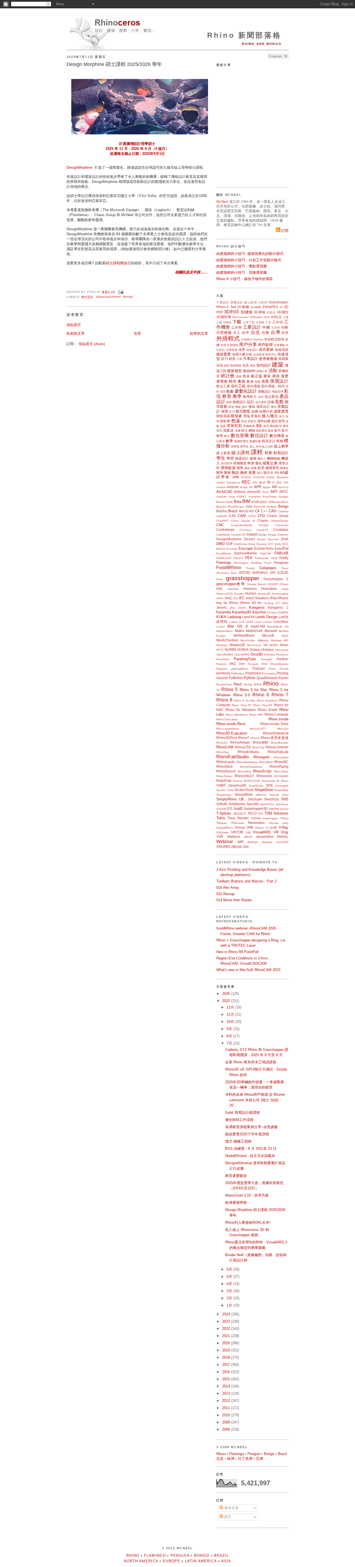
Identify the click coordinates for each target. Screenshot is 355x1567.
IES (235, 598)
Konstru (272, 612)
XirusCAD (282, 842)
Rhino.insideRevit (227, 728)
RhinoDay (222, 752)
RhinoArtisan (240, 742)
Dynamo (262, 544)
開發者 (236, 416)
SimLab (274, 794)
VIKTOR (237, 832)
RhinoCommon (276, 747)
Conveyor (245, 529)
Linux (258, 621)
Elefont (220, 548)
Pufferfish (236, 678)
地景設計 (252, 349)
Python (249, 678)
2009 (226, 1422)
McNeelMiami (244, 635)
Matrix (239, 631)
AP (251, 487)
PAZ (233, 663)
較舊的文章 (199, 333)
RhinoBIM (260, 742)
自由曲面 (259, 354)
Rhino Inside (268, 709)
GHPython (260, 572)
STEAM (221, 808)
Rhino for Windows (240, 709)
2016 (226, 1372)
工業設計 (222, 302)
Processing (269, 673)
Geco (285, 568)
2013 (226, 1393)
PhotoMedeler (279, 663)
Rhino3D (282, 728)
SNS (284, 799)
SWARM (273, 808)
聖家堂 (252, 421)
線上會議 (223, 453)
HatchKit (233, 588)
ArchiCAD (224, 492)
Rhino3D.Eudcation (231, 733)
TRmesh (221, 823)
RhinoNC (281, 762)
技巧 (224, 358)
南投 (252, 365)
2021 (226, 1336)
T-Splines (223, 813)
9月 (230, 1029)
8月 (230, 1036)
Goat (219, 579)
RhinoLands (225, 762)
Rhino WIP (256, 714)
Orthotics (269, 654)
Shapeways (223, 794)
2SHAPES (270, 307)
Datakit (252, 534)
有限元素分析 (242, 354)
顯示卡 (268, 472)
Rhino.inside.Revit (230, 724)
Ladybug (234, 617)
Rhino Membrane (237, 714)
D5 (243, 534)
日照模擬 (224, 333)
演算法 (228, 430)
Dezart (261, 539)
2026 (226, 994)
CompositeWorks (241, 525)
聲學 (240, 468)
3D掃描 (259, 312)
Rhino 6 (222, 307)
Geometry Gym (226, 572)
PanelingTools (245, 659)
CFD (261, 516)
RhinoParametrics (251, 766)
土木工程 (249, 322)
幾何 (274, 406)
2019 (226, 1350)
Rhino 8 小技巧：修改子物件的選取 (244, 279)
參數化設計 (246, 391)
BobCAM (259, 506)
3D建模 (246, 312)
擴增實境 (272, 468)
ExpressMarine (245, 553)
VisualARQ (262, 832)
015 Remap (225, 894)
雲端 (246, 416)
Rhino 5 (229, 689)
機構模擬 (273, 458)
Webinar (224, 841)
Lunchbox (280, 621)
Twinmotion (256, 823)
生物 (223, 345)
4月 (230, 1284)
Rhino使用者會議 (274, 737)
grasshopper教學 (230, 584)
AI (269, 482)
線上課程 (250, 302)
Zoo (246, 846)
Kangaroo (256, 607)
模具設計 (268, 441)
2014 (226, 1386)
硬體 (224, 411)
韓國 (254, 468)
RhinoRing (244, 771)
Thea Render (238, 818)
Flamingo (223, 562)
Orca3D (256, 654)
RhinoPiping (279, 766)
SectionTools (244, 790)
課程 (257, 452)
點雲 (261, 468)
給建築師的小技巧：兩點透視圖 (241, 266)
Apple (266, 487)
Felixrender (262, 558)
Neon (284, 645)
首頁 (137, 333)
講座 (247, 468)
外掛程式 (228, 338)
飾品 (266, 425)
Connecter (281, 525)
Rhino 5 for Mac (254, 690)
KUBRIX (283, 612)
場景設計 (263, 406)
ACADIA (246, 477)
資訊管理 (278, 421)
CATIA (252, 516)
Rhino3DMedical (275, 733)
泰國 (257, 381)
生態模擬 (232, 345)
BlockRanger (236, 506)
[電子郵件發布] (120, 291)
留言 (227, 1517)
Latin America (201, 1561)
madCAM (258, 626)
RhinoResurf (225, 771)
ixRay (285, 603)
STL (230, 808)
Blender (221, 506)
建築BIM (249, 371)
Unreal (240, 827)
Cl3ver (235, 520)
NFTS (220, 649)
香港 (246, 376)
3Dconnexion (240, 317)
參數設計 (264, 391)
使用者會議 (268, 359)
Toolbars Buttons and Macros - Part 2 (246, 881)
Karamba (223, 612)
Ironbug (268, 603)
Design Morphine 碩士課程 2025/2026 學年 (114, 64)
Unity (285, 823)
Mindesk (276, 640)
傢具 (245, 406)
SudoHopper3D (256, 808)
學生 (220, 458)
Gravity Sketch (256, 584)
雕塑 (250, 463)
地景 (242, 349)
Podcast (258, 668)
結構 (255, 411)
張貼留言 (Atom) (91, 344)
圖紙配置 (276, 425)
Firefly (283, 558)
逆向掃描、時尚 (273, 386)
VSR (219, 836)
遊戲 (223, 425)
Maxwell (271, 631)
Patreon (221, 663)
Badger (283, 496)
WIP (240, 842)
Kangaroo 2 (278, 607)
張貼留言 (74, 325)
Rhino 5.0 (241, 695)
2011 (226, 1408)
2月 (230, 1298)
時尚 (232, 381)
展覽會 (222, 381)
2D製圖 (243, 307)
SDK (269, 785)
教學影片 (250, 396)
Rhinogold (261, 757)
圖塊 (285, 425)
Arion (265, 491)
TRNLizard (237, 823)
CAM (242, 516)
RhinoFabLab (278, 752)
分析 (285, 327)
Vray (284, 832)
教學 (237, 396)
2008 (226, 1429)
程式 (232, 411)
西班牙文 (271, 354)
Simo (285, 794)
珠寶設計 (236, 302)
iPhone (283, 598)
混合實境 (271, 396)
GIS (272, 572)
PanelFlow (223, 659)
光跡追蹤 (232, 349)
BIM (246, 501)
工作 (268, 322)
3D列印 (231, 311)
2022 (226, 1329)
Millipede (263, 640)
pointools (223, 673)
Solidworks (237, 804)
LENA (249, 621)
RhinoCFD (243, 747)
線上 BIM (255, 446)
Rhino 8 (224, 700)
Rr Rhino (282, 780)
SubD (238, 808)
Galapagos (268, 568)
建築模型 (234, 371)
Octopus (267, 649)
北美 (220, 1458)
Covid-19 (262, 529)
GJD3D (263, 302)
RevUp (248, 684)
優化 (258, 463)
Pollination (237, 673)
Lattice (233, 621)
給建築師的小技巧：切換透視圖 (241, 272)
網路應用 (261, 430)
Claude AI (248, 520)
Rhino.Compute (276, 714)
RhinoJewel (281, 757)
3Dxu (267, 317)
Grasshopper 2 (275, 579)
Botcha (221, 511)
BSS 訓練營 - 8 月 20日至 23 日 (251, 1148)
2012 (226, 1401)
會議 (235, 420)
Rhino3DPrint (226, 737)
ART (274, 492)
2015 (226, 1379)
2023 (226, 1321)
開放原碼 (223, 416)
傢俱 (251, 406)
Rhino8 (255, 737)
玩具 (245, 365)
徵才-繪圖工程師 (238, 1141)
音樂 (239, 376)
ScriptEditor (256, 785)
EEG (285, 544)
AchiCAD (259, 477)
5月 (230, 1276)
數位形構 (240, 435)
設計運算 (261, 402)
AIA (286, 482)
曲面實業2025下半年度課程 (247, 1134)
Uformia (273, 823)
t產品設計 (240, 813)
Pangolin (266, 659)
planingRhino (239, 668)
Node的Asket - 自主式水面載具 (250, 1156)
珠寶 (265, 381)
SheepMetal (243, 794)
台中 (245, 333)
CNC (220, 525)
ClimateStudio (279, 520)
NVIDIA (242, 649)
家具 (267, 376)
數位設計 (88, 296)
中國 (266, 327)
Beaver (220, 501)
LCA (241, 621)
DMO (220, 544)
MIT (286, 640)
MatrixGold (254, 631)
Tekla (220, 818)
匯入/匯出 (270, 416)
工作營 (236, 327)
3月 (230, 1291)
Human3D (264, 593)
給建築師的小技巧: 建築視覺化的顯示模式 (249, 254)
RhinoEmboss (248, 752)
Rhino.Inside (278, 719)
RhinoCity (258, 747)
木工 (236, 332)
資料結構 (264, 421)
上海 (285, 317)
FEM (274, 558)
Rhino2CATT (258, 728)
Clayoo (262, 520)
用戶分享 (248, 344)
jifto (232, 607)
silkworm (261, 794)
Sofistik (221, 804)
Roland (237, 780)
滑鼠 (244, 421)
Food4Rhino (228, 567)
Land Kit (248, 617)
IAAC (228, 598)
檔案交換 (270, 463)
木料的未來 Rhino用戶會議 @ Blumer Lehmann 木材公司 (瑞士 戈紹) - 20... (255, 1099)
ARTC (283, 491)
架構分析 (261, 371)
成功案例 (266, 349)
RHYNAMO (281, 776)
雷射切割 (234, 426)
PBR (242, 663)
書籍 (241, 381)
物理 (226, 365)
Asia (226, 1561)
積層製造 (240, 463)
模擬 (279, 441)
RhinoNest (224, 766)
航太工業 (223, 386)
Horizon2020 (224, 593)
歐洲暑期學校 (236, 1202)
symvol (284, 808)
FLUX (268, 562)
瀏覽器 (284, 468)
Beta (237, 502)
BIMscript (274, 501)
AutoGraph (270, 496)
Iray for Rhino (227, 603)
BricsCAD (246, 511)
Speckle (253, 804)
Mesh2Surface (227, 640)
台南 (265, 333)
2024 (226, 1314)
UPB (249, 827)
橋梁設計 (242, 458)
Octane (255, 649)
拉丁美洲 (245, 1458)
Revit (238, 684)
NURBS (231, 649)
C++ (264, 511)
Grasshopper (278, 302)
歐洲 (230, 1458)
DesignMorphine (79, 167)
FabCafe (265, 553)
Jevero (221, 607)
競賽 (252, 472)
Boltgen (272, 506)
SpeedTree (267, 804)
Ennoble (232, 548)
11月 (231, 1014)
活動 (272, 370)
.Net (233, 307)
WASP (248, 836)
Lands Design (266, 617)
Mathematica (224, 631)
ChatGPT (222, 520)
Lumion (267, 621)
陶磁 (238, 406)
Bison (284, 501)
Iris (259, 603)
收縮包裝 (281, 349)
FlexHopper (241, 562)
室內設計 (263, 365)
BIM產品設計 (259, 501)
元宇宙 (275, 327)
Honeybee (269, 588)
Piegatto (221, 668)
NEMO (274, 645)
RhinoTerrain (224, 776)
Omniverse (281, 649)
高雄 (222, 391)
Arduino (240, 491)
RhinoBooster (279, 742)
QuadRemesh (267, 678)
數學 (229, 441)
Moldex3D (237, 645)
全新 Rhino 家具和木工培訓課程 (250, 1062)
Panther (282, 659)
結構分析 (266, 411)
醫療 (227, 472)
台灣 (275, 332)
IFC (242, 598)
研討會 (228, 375)
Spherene (282, 804)
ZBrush (236, 846)
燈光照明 (226, 463)
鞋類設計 (280, 453)
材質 (232, 358)
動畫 (230, 391)
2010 (226, 1415)
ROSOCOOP (252, 780)
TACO (252, 813)
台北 (255, 332)
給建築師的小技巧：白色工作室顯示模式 (248, 260)
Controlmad (225, 529)
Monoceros (254, 645)
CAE (232, 516)
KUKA (221, 617)
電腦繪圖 (249, 425)
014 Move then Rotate (234, 900)
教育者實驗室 (236, 1176)
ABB (235, 477)
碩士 (244, 430)
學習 (230, 458)
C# (257, 511)
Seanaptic (281, 785)
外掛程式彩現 (274, 339)
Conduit (263, 525)
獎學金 (244, 446)
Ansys (244, 487)
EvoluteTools (263, 548)
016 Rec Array (227, 887)
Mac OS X (237, 626)
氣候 (250, 381)
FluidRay (256, 562)
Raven (283, 678)
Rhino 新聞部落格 (244, 35)
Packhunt (282, 654)
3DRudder (256, 317)
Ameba (220, 487)
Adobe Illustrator (277, 477)
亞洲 (259, 1458)
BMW (249, 506)
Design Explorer (278, 534)
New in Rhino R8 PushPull (237, 952)
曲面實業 (223, 354)
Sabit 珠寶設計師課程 (242, 1112)
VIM (248, 832)
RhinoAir (221, 742)
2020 (226, 1343)
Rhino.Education (227, 719)
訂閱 (284, 231)
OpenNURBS (224, 654)
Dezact (249, 539)
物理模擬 (235, 365)
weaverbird (264, 836)
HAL (219, 588)
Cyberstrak (223, 534)
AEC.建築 (259, 482)
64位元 (276, 317)
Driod (251, 544)
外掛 (285, 332)
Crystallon (280, 529)
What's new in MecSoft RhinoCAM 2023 (248, 970)
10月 (231, 1022)
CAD (272, 511)
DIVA (284, 539)
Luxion (220, 626)
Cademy (283, 511)
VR (275, 832)
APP (258, 487)
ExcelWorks (223, 553)
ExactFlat (281, 548)
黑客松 (256, 416)
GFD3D (244, 572)
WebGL (282, 836)
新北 (282, 416)
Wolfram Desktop (259, 842)
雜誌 (235, 472)
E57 (270, 544)
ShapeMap (281, 790)
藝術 (243, 472)
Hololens (250, 588)
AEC (246, 482)
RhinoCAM (225, 747)
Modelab (221, 645)
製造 (270, 430)
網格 (251, 430)
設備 (270, 402)
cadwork (221, 516)
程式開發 (242, 411)
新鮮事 (225, 421)
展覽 (284, 376)
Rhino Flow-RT (262, 705)
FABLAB (281, 553)
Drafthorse (240, 544)
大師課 (260, 322)
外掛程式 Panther (252, 339)
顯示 (260, 472)
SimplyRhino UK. (230, 799)
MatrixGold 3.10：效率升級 (247, 1195)
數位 (227, 435)
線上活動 (267, 446)
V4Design (222, 832)
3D (281, 307)
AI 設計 (277, 482)
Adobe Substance (228, 482)
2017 (226, 1365)
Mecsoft (268, 635)
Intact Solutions (257, 598)
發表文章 (231, 1508)
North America (141, 1561)
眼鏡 (229, 402)
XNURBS (223, 846)
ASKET (241, 496)
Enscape (246, 548)
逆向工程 (238, 386)
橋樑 (253, 458)
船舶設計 (239, 402)
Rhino (128, 296)
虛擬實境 (281, 411)
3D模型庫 (223, 317)
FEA (248, 558)
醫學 (219, 472)
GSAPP (273, 584)
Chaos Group (277, 516)
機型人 (261, 458)
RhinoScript (262, 771)
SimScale (255, 799)
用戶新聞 (265, 345)
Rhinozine (264, 776)
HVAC (220, 598)
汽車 (239, 358)
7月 (230, 1043)
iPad (273, 598)
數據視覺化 (241, 441)
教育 (226, 396)
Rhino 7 (280, 694)
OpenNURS (241, 654)
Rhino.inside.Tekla (274, 724)
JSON (241, 607)
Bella (229, 501)
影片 (277, 430)
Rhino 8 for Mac (244, 700)
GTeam (283, 584)
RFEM (258, 684)
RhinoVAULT (244, 776)
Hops (285, 588)
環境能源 (228, 468)
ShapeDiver (264, 790)
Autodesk (254, 496)
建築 (277, 364)
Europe (171, 1561)
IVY (277, 603)
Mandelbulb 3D (277, 626)
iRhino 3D (248, 603)
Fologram (281, 562)
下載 (237, 321)
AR (274, 487)
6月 (230, 1269)
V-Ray (283, 827)
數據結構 (255, 441)
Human (250, 593)
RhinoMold (266, 762)
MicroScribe (247, 640)
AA (277, 472)
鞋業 (268, 453)
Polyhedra (253, 673)
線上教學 (281, 446)
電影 (259, 425)
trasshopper (270, 818)
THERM (255, 818)
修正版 (256, 376)
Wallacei (233, 836)
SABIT (221, 785)
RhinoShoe (281, 771)
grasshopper (108, 296)
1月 (230, 1305)
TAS (260, 813)
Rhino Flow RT (242, 705)
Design (262, 534)
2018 (226, 1357)
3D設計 (271, 312)
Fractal (250, 568)
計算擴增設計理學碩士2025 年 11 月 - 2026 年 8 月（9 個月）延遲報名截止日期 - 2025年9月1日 (137, 149)
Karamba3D (241, 612)
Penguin (253, 663)
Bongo (283, 506)
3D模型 (282, 312)
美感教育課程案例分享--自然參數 (251, 1127)
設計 (250, 402)
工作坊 (277, 322)
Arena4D (254, 491)
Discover (273, 539)
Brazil (232, 511)
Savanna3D (237, 785)
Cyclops (236, 534)
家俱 (276, 376)
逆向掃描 (253, 386)
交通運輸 (279, 345)
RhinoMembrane (247, 762)
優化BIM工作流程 (239, 1120)
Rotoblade (268, 780)
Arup (232, 496)
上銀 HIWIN (223, 322)
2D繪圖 (256, 307)
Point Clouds (278, 668)
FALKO (238, 558)
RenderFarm (224, 684)
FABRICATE (224, 558)
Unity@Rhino (224, 827)
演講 (237, 430)
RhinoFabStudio (232, 756)
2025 (226, 1001)
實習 (219, 430)
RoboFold (223, 780)
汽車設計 (250, 359)
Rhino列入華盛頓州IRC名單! (247, 1222)
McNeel (222, 201)
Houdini (239, 593)
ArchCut (283, 487)
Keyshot (259, 612)
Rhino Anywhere (267, 700)
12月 (231, 1007)
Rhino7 (243, 737)
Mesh (285, 635)
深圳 (261, 396)
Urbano (259, 827)
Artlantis (221, 496)
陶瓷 (231, 406)
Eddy (278, 544)
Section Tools (225, 790)
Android (233, 487)
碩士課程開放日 (118, 263)
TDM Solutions (276, 813)
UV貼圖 (271, 827)
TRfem (284, 818)
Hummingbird (280, 593)
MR (265, 645)
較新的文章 (76, 333)
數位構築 (277, 436)
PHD (264, 663)
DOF (229, 544)
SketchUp (271, 799)
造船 (279, 401)
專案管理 (277, 391)
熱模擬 (235, 446)
